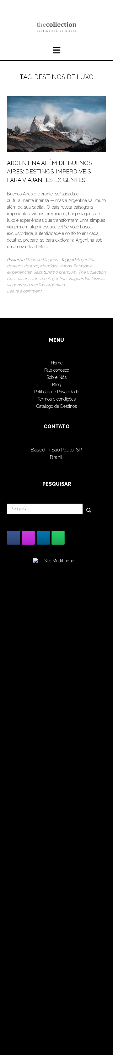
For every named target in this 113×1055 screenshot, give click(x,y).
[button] (56, 50)
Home (56, 362)
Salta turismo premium (54, 272)
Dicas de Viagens (41, 259)
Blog (56, 384)
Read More (37, 246)
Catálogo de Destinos (56, 406)
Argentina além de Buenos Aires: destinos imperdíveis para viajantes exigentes (49, 171)
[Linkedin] (43, 538)
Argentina (85, 259)
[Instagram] (28, 538)
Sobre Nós (56, 377)
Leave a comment (24, 290)
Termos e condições (56, 399)
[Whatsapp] (58, 538)
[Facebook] (13, 538)
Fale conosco (56, 370)
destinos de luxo (22, 265)
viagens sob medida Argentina (36, 284)
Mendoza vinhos (56, 265)
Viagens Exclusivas (86, 278)
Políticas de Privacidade (56, 391)
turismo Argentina (49, 278)
